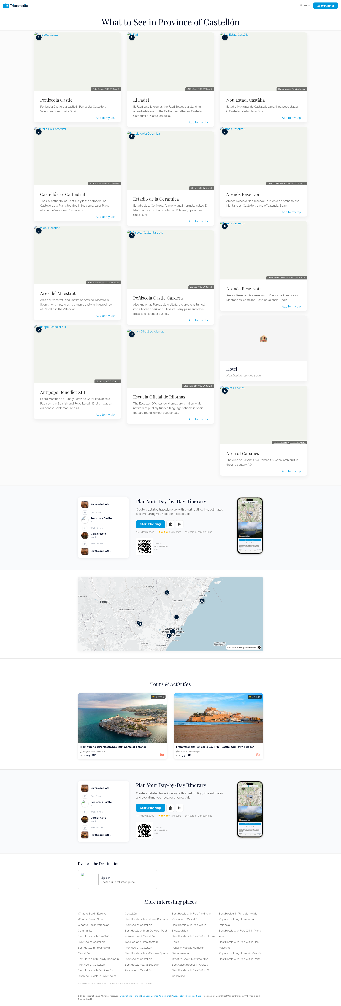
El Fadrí (141, 99)
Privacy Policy (178, 996)
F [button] (169, 636)
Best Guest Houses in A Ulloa (190, 964)
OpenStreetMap (237, 647)
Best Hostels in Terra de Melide (238, 913)
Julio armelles (94, 282)
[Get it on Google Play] (179, 524)
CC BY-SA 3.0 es (111, 282)
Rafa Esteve (98, 89)
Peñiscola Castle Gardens (158, 297)
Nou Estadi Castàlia (245, 99)
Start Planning (150, 524)
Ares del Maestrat (58, 293)
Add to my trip (105, 118)
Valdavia (100, 381)
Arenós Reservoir (243, 194)
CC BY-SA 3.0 (112, 381)
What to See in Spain (91, 919)
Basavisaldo (283, 89)
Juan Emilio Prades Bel (279, 183)
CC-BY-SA (114, 183)
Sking (193, 188)
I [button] (173, 631)
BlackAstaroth (190, 386)
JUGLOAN (192, 89)
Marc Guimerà (280, 442)
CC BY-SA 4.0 (112, 89)
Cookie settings (193, 996)
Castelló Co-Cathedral (62, 194)
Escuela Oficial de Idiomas (159, 396)
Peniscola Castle (56, 99)
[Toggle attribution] (259, 647)
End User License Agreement (155, 996)
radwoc (193, 287)
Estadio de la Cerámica (156, 198)
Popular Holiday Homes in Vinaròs (240, 953)
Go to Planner (325, 5)
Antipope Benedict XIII (62, 392)
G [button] (202, 600)
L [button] (176, 617)
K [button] (140, 624)
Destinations (126, 996)
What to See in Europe (92, 913)
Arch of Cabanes (242, 453)
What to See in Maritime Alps (190, 959)
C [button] (167, 592)
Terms (137, 996)
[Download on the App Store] (170, 524)
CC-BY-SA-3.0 (205, 188)
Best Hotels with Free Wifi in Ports (239, 959)
